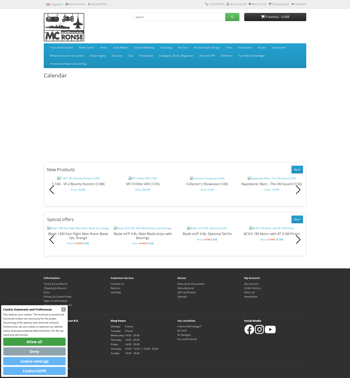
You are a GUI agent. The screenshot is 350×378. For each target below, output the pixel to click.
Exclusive (117, 55)
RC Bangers (184, 335)
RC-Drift (182, 330)
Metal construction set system (67, 55)
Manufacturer (185, 288)
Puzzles (262, 47)
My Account (251, 284)
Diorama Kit (279, 47)
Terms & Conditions (55, 284)
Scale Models (120, 47)
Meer (297, 169)
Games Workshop (144, 47)
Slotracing (166, 47)
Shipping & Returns (55, 288)
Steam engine (98, 55)
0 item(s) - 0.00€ (277, 17)
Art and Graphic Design (207, 47)
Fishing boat (146, 55)
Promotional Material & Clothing (68, 63)
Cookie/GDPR (34, 370)
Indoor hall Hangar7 (189, 326)
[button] (298, 189)
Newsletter (250, 296)
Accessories (245, 47)
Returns (115, 288)
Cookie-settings (34, 361)
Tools (229, 47)
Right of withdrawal (55, 301)
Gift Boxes (227, 55)
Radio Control (86, 47)
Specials (182, 296)
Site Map (116, 292)
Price (47, 292)
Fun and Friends (187, 339)
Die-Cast (183, 47)
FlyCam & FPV (207, 55)
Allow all (34, 341)
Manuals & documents (191, 284)
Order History (252, 288)
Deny (34, 351)
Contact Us (117, 284)
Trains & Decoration (61, 47)
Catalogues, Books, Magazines (176, 55)
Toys (130, 55)
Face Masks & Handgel (251, 55)
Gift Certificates (186, 292)
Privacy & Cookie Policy (57, 296)
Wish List (249, 292)
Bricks (103, 47)
